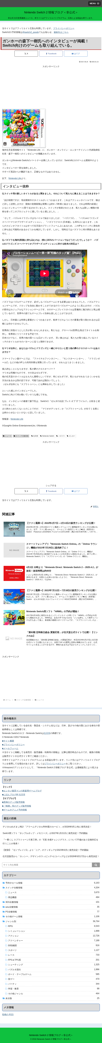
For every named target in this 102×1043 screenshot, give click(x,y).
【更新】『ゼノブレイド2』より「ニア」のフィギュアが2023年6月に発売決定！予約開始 (45, 850)
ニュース (8, 436)
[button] (96, 864)
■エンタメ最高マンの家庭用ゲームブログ (22, 791)
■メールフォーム (10, 748)
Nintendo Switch (48, 436)
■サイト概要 (8, 741)
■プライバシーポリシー (13, 744)
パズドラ (61, 436)
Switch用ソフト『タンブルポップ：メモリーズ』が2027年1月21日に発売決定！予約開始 (45, 833)
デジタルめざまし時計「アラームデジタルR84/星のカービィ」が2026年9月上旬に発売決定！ (47, 827)
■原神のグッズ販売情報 (13, 802)
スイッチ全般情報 (22, 436)
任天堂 (35, 436)
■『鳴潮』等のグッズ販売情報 (16, 806)
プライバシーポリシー (63, 28)
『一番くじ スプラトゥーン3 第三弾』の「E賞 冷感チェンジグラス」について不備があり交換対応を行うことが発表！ (50, 842)
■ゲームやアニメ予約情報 (14, 810)
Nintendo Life (14, 178)
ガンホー (72, 436)
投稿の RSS (8, 1014)
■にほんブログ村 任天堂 (13, 794)
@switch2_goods (30, 32)
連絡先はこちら (61, 32)
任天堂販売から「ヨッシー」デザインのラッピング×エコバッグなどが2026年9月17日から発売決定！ (51, 856)
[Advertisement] (51, 87)
